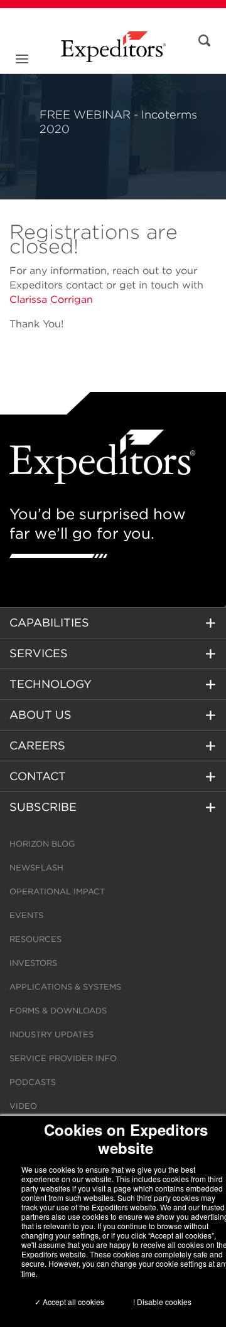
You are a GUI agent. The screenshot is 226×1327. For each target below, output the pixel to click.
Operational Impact (57, 891)
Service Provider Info (63, 1058)
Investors (33, 963)
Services (38, 653)
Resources (35, 939)
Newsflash (36, 867)
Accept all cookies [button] (72, 1301)
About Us (40, 714)
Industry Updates (51, 1034)
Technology (50, 683)
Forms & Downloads (58, 1010)
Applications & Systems (65, 986)
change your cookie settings (159, 1263)
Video (23, 1106)
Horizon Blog (42, 844)
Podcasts (32, 1082)
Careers (37, 745)
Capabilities (49, 622)
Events (26, 915)
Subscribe (43, 806)
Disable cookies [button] (164, 1301)
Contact (37, 776)
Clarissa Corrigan (51, 299)
